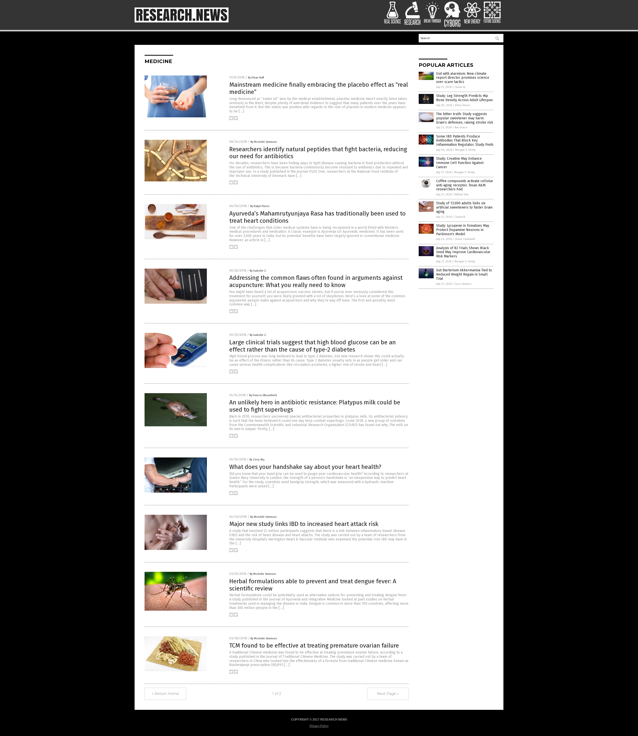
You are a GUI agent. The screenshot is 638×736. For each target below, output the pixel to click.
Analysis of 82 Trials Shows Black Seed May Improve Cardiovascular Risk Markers (463, 252)
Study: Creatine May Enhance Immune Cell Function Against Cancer (459, 162)
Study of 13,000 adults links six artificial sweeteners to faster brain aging (464, 207)
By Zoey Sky (256, 459)
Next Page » (388, 693)
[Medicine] (182, 21)
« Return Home (165, 693)
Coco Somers (463, 284)
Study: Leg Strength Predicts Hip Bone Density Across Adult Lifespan (464, 98)
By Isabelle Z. (258, 270)
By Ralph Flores (259, 206)
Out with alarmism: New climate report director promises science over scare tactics (462, 78)
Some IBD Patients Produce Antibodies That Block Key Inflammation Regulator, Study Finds (464, 140)
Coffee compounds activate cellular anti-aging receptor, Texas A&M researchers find (464, 185)
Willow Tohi (462, 194)
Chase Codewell (465, 239)
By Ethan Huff (256, 77)
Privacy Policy (319, 726)
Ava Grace (461, 127)
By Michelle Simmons (263, 142)
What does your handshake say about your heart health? (305, 466)
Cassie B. (460, 87)
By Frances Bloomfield (263, 395)
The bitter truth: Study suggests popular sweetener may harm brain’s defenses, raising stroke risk (464, 118)
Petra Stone (462, 105)
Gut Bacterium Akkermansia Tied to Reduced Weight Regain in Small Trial (464, 274)
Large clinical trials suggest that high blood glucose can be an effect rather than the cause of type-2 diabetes (312, 346)
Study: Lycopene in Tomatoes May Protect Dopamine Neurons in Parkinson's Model (462, 229)
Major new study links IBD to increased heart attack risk (303, 523)
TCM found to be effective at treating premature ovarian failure (314, 645)
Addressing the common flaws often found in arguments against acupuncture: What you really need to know (315, 281)
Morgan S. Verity (465, 149)
